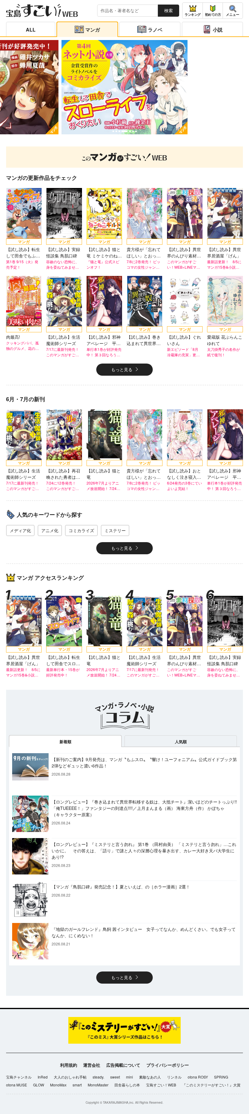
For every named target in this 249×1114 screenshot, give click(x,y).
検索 (168, 10)
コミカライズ (81, 530)
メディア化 (20, 530)
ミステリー (115, 530)
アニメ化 (49, 530)
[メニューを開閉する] (233, 10)
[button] (113, 131)
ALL (31, 29)
